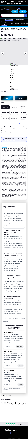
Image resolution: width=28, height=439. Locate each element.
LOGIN (14, 11)
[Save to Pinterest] (15, 403)
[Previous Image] (2, 53)
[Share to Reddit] (19, 403)
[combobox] (12, 15)
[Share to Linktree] (11, 403)
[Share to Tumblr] (24, 403)
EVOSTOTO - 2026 (6, 395)
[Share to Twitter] (3, 403)
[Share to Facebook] (7, 403)
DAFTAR (23, 11)
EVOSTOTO (4, 147)
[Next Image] (25, 53)
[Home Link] (7, 10)
